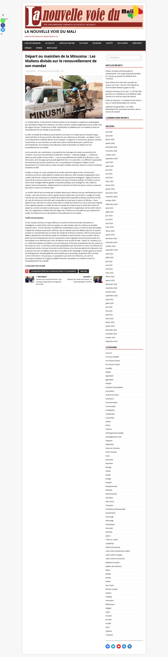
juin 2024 (109, 216)
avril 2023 (109, 269)
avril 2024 (109, 223)
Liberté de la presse (113, 547)
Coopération (110, 414)
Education (109, 463)
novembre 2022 (111, 288)
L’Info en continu (67, 43)
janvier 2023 (110, 280)
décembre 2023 (111, 238)
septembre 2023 (112, 250)
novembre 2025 (111, 151)
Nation (108, 581)
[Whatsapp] (3, 20)
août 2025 (109, 162)
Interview (97, 43)
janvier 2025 (110, 189)
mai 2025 (109, 174)
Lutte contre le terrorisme (115, 559)
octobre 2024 (111, 200)
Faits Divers (122, 43)
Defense (50, 71)
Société (109, 43)
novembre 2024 (111, 197)
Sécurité (109, 616)
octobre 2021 (111, 337)
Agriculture (109, 376)
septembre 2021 (112, 341)
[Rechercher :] (124, 58)
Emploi (108, 471)
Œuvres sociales (111, 589)
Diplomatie (110, 444)
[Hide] (1, 34)
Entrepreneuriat (111, 486)
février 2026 (110, 139)
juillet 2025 (110, 166)
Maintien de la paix (112, 562)
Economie (109, 460)
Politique (83, 43)
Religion (108, 608)
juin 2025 (109, 170)
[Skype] (124, 646)
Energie (108, 479)
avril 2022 (109, 315)
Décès (108, 425)
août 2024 (109, 208)
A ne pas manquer (33, 43)
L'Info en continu (112, 539)
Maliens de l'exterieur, (114, 566)
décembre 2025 (111, 147)
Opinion (108, 593)
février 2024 (110, 231)
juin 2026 (109, 132)
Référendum (110, 604)
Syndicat (109, 631)
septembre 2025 (112, 158)
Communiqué (111, 406)
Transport (109, 635)
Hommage (109, 517)
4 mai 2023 (31, 71)
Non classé (52, 48)
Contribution (110, 410)
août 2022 (109, 299)
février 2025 (110, 185)
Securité (56, 71)
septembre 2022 (112, 296)
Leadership (110, 543)
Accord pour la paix (113, 361)
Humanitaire (110, 524)
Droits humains (111, 452)
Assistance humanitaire (114, 387)
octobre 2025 (111, 155)
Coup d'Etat (110, 418)
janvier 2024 (110, 235)
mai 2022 (109, 311)
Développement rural (113, 437)
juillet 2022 (110, 303)
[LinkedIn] (130, 646)
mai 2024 (109, 219)
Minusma (83, 271)
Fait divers (109, 498)
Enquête (109, 482)
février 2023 (110, 276)
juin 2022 (109, 307)
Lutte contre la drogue (114, 555)
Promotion (110, 600)
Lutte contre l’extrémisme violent (118, 551)
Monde (39, 48)
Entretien (109, 490)
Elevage (108, 467)
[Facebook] (3, 25)
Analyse (108, 383)
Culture (108, 421)
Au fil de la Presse (112, 395)
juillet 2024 (110, 212)
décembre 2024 (111, 193)
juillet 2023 (110, 257)
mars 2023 (109, 273)
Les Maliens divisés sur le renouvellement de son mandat (53, 271)
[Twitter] (3, 29)
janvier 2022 (110, 326)
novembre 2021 (111, 334)
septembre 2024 (112, 204)
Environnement (111, 494)
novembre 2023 (111, 242)
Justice (108, 536)
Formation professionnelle (115, 509)
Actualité (49, 43)
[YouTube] (119, 646)
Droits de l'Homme (113, 448)
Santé (108, 612)
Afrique (28, 48)
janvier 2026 (110, 143)
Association (110, 391)
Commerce (110, 399)
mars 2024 (109, 227)
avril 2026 (109, 136)
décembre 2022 (111, 284)
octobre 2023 (111, 246)
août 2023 (109, 254)
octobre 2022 (111, 292)
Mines (108, 570)
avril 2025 (109, 177)
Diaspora (109, 440)
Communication (111, 402)
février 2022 (110, 322)
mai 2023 (109, 265)
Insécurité (137, 43)
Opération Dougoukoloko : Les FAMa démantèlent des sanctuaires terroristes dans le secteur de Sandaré (123, 109)
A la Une (109, 353)
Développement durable (114, 433)
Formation (109, 505)
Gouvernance (110, 513)
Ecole (108, 456)
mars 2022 (109, 318)
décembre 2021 (111, 330)
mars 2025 (109, 181)
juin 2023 (109, 261)
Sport (108, 627)
